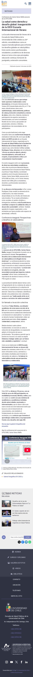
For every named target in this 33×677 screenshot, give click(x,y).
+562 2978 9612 (16, 633)
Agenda (18, 552)
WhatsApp (29, 542)
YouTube (12, 662)
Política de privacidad (16, 672)
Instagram (7, 662)
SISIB (13, 670)
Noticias (8, 11)
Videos (18, 568)
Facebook (22, 542)
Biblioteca (18, 574)
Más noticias (6, 496)
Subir (4, 537)
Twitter (16, 662)
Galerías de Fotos (18, 563)
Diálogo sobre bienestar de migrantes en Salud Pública (21, 522)
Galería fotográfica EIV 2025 (13, 477)
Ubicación (16, 585)
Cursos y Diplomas (17, 557)
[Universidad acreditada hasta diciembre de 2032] (16, 649)
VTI (17, 670)
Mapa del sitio (16, 596)
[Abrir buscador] (25, 3)
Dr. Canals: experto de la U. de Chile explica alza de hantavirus (20, 513)
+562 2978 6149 (16, 637)
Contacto (16, 579)
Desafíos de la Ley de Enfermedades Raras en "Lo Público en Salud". (21, 503)
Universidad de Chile (23, 670)
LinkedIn (26, 542)
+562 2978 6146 (16, 629)
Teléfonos (16, 590)
